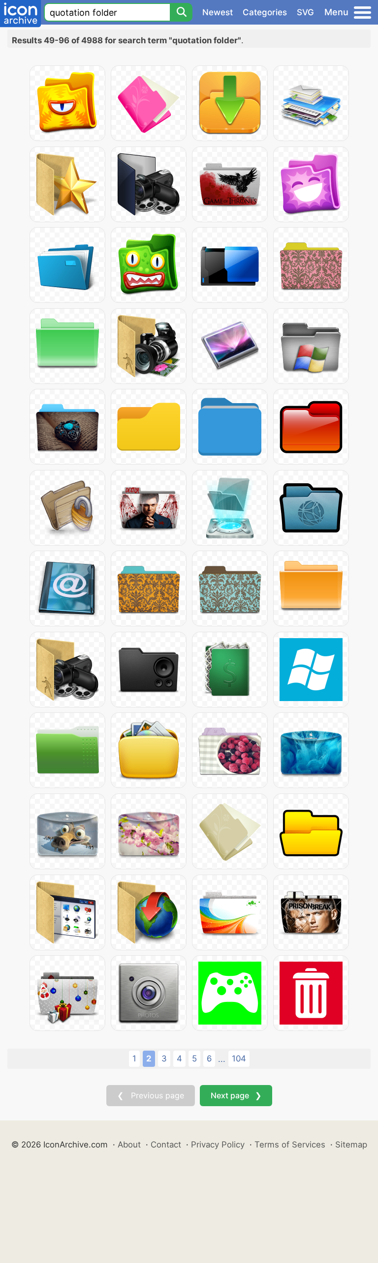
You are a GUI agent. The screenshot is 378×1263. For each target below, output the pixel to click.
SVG (305, 12)
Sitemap (351, 1144)
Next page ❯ (236, 1095)
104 (239, 1058)
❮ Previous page (150, 1095)
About (129, 1144)
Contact (166, 1144)
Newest (217, 12)
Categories (265, 12)
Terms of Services (289, 1144)
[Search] (181, 12)
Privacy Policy (218, 1144)
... (221, 1059)
